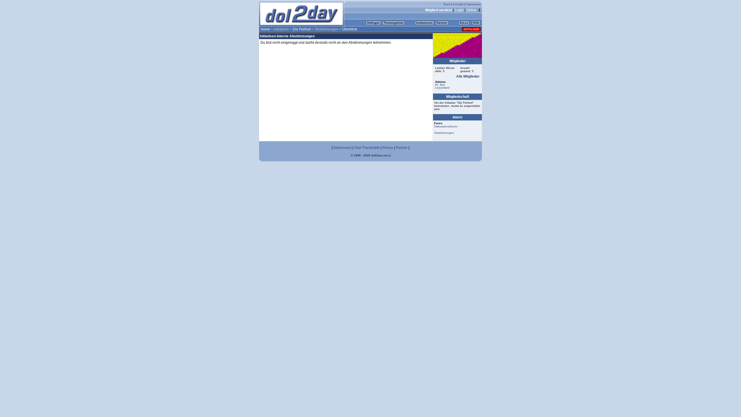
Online (471, 10)
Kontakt (458, 4)
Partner (402, 148)
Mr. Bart (440, 84)
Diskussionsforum (445, 126)
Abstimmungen (444, 132)
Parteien (441, 22)
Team (446, 4)
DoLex (464, 22)
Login (459, 10)
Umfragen (373, 22)
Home (265, 29)
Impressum (473, 4)
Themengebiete (393, 22)
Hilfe (476, 22)
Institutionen (424, 22)
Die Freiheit (302, 29)
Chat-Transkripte (366, 148)
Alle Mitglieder (468, 76)
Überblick (349, 29)
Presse (387, 148)
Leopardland (442, 87)
